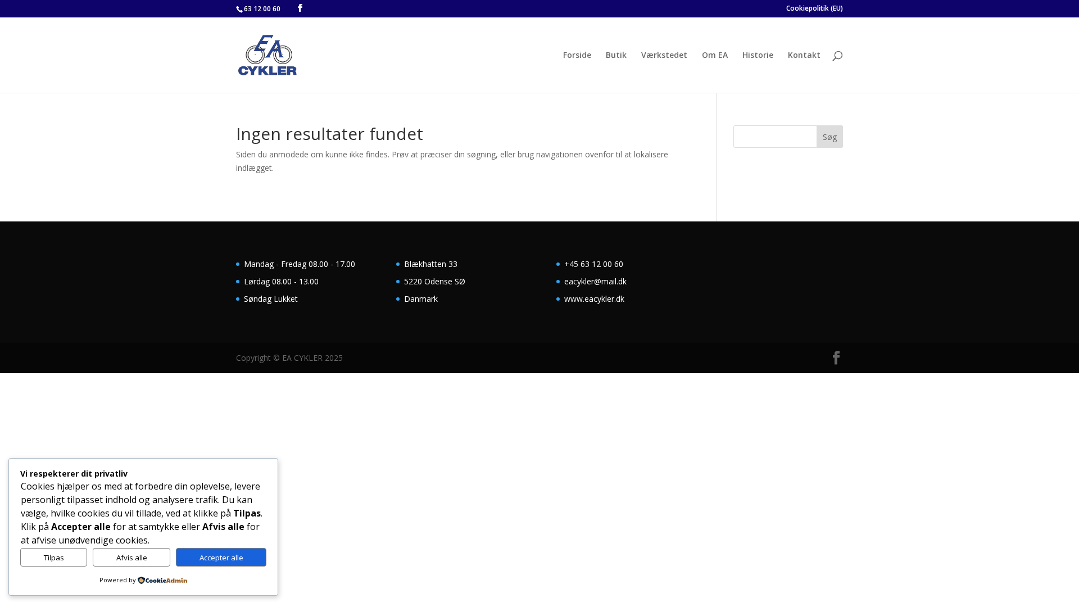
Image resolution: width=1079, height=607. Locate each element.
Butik (616, 55)
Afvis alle (131, 557)
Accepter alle (221, 557)
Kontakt (804, 55)
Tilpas (54, 557)
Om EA (715, 55)
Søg (830, 137)
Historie (757, 55)
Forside (577, 55)
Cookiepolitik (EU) (814, 9)
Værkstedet (664, 55)
